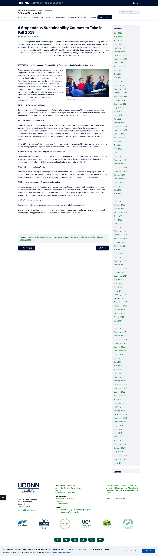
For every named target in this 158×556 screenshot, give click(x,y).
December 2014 (120, 414)
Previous (26, 248)
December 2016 (120, 339)
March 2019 (119, 257)
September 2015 (120, 395)
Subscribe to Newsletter (115, 499)
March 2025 (119, 85)
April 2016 (118, 369)
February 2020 (120, 231)
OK (147, 551)
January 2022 (119, 205)
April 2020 (118, 224)
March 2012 (119, 463)
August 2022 (119, 182)
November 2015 (120, 388)
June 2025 (118, 74)
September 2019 (120, 246)
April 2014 (118, 437)
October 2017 (119, 310)
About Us (21, 17)
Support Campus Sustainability (67, 512)
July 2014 (118, 429)
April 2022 (118, 197)
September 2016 (120, 351)
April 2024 (118, 119)
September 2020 (120, 212)
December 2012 (120, 455)
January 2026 (119, 52)
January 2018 (119, 298)
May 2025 (118, 78)
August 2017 (119, 317)
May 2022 (118, 194)
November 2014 (120, 418)
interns (54, 237)
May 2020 (118, 220)
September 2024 (120, 104)
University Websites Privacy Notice (58, 552)
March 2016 (119, 373)
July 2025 (118, 70)
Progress (33, 17)
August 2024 (119, 108)
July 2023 (118, 141)
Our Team (59, 490)
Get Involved (46, 17)
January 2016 (119, 381)
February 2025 (120, 89)
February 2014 (120, 444)
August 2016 (119, 354)
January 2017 (119, 336)
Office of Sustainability (31, 13)
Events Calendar (61, 504)
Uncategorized (25, 240)
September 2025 (120, 66)
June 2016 (118, 362)
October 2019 (119, 242)
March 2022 (119, 201)
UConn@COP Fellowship (64, 499)
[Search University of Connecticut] (134, 3)
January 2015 (119, 411)
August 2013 (119, 452)
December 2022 (120, 167)
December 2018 (120, 268)
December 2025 (120, 55)
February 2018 (120, 295)
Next (102, 248)
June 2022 (118, 190)
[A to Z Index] (138, 3)
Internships (59, 501)
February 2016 (120, 377)
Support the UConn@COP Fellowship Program (73, 510)
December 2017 (120, 302)
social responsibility (65, 237)
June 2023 (118, 145)
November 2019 (120, 238)
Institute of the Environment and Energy (35, 10)
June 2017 (118, 321)
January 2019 (119, 265)
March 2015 (119, 403)
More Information (132, 551)
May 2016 (118, 366)
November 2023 (120, 130)
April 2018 (118, 287)
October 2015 (119, 392)
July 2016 (118, 358)
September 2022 (120, 179)
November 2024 (120, 96)
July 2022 (118, 186)
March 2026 (119, 44)
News (92, 17)
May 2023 (118, 149)
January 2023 (119, 164)
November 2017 (120, 306)
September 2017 (120, 313)
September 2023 (120, 138)
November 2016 (120, 343)
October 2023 (119, 134)
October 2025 (119, 63)
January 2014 (119, 448)
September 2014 (120, 422)
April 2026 (118, 40)
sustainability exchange (94, 237)
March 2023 (119, 156)
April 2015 (118, 399)
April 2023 (118, 153)
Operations (59, 17)
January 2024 (119, 123)
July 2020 (118, 216)
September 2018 (120, 276)
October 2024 (119, 100)
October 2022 (119, 175)
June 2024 (118, 111)
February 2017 (120, 332)
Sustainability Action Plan (65, 493)
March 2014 (119, 440)
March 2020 (119, 227)
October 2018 (119, 272)
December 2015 (120, 384)
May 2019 (118, 250)
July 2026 (118, 33)
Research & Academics (77, 17)
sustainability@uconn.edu (28, 510)
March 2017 (119, 328)
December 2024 (120, 93)
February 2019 (120, 261)
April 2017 (118, 324)
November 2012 (120, 459)
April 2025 (118, 81)
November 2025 (120, 59)
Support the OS (105, 17)
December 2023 (120, 126)
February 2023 (120, 160)
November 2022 (120, 171)
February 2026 (120, 48)
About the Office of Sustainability (68, 488)
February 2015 (120, 407)
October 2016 (119, 347)
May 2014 (118, 433)
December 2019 (120, 235)
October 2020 (119, 209)
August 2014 (119, 425)
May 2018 (118, 283)
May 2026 (118, 37)
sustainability (79, 237)
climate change (45, 237)
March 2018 (119, 291)
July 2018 (118, 280)
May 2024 (118, 115)
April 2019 (118, 253)
